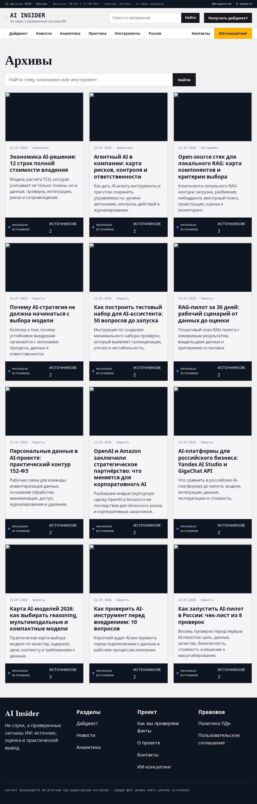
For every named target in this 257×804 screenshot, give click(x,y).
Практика (97, 33)
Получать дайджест (228, 17)
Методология (222, 4)
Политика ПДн (214, 723)
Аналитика (70, 33)
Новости (44, 33)
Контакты (201, 33)
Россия (155, 33)
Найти (190, 17)
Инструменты (127, 33)
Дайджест (18, 33)
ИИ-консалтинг (233, 33)
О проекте (244, 4)
